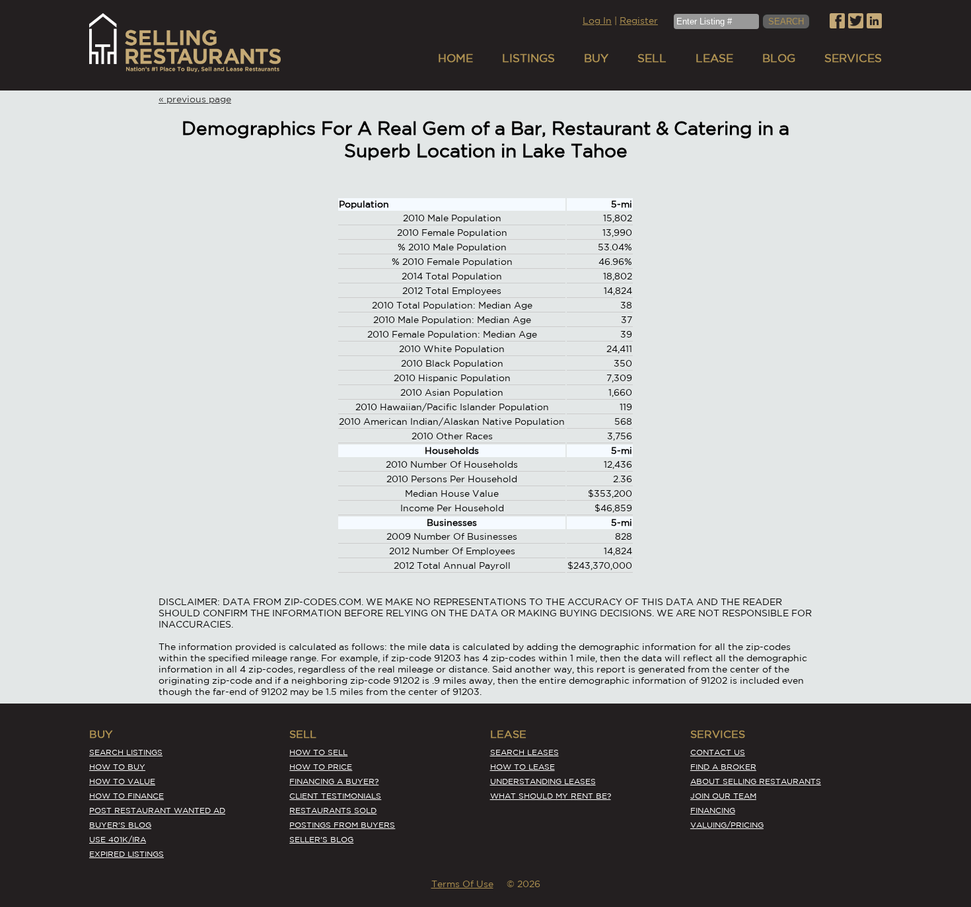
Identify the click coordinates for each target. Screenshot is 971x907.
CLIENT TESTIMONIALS (335, 795)
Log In (597, 20)
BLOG (778, 58)
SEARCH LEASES (524, 752)
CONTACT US (717, 752)
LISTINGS (528, 58)
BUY (596, 58)
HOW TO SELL (318, 752)
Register (639, 20)
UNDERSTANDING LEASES (543, 781)
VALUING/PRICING (727, 824)
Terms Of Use (462, 884)
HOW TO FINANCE (126, 795)
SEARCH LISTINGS (125, 752)
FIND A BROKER (723, 766)
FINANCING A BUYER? (333, 781)
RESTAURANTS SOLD (333, 810)
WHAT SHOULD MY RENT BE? (550, 795)
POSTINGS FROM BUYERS (342, 824)
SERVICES (853, 58)
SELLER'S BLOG (321, 839)
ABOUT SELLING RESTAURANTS (755, 781)
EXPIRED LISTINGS (126, 854)
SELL (651, 58)
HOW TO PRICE (320, 766)
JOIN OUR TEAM (723, 795)
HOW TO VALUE (122, 781)
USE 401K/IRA (117, 839)
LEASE (714, 58)
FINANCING (712, 810)
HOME (455, 58)
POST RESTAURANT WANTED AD (157, 810)
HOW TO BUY (117, 766)
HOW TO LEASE (522, 766)
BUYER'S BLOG (120, 824)
